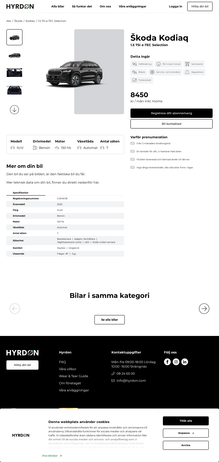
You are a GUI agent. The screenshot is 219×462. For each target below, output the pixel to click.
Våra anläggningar (132, 6)
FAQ (62, 362)
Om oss (105, 6)
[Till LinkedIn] (184, 361)
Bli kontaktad (171, 124)
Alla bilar (57, 6)
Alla (8, 20)
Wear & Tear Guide (73, 376)
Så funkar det (82, 6)
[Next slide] (14, 109)
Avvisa (185, 445)
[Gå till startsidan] (20, 6)
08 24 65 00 (126, 373)
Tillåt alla (186, 420)
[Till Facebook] (167, 361)
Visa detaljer (50, 455)
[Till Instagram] (176, 361)
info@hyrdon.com (131, 381)
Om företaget (70, 383)
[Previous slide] (15, 309)
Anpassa (184, 433)
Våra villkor (67, 369)
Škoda (18, 20)
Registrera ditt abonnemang (171, 113)
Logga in (175, 6)
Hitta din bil (199, 6)
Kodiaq (30, 20)
